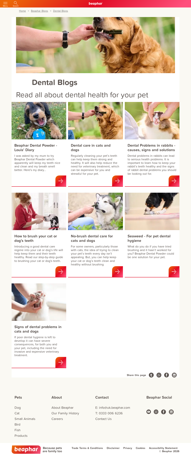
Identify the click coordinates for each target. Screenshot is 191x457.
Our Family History (65, 413)
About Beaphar (62, 407)
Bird (17, 424)
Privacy (127, 448)
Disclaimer (113, 448)
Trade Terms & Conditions (87, 448)
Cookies (140, 448)
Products (21, 435)
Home (22, 11)
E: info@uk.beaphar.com (112, 407)
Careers (57, 418)
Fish (18, 430)
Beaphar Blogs (39, 11)
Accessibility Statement (163, 448)
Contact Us (103, 418)
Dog (18, 407)
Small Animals (25, 418)
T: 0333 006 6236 (109, 413)
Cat (17, 413)
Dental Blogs (60, 11)
